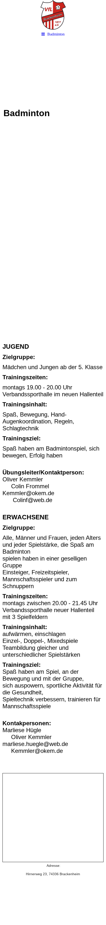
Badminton (56, 34)
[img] (53, 15)
